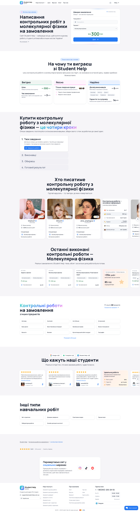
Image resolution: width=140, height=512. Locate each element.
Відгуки (71, 492)
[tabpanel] (95, 29)
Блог (70, 490)
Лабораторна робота (28, 423)
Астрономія (101, 321)
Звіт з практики (26, 417)
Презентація (101, 417)
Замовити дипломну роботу (50, 492)
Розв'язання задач (78, 417)
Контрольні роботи (26, 237)
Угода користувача (74, 500)
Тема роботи (77, 19)
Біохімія (49, 332)
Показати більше (25, 380)
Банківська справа (78, 327)
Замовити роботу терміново (50, 505)
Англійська (76, 321)
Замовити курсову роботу (50, 490)
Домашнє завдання (52, 417)
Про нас (84, 490)
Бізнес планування (103, 327)
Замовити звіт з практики (50, 503)
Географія (101, 332)
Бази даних (25, 327)
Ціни (83, 492)
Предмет (75, 25)
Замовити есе (46, 500)
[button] (40, 2)
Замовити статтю (47, 497)
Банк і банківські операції (54, 327)
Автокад (24, 321)
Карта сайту (85, 495)
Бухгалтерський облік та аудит (81, 332)
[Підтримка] (110, 2)
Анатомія (49, 321)
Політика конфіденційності (76, 497)
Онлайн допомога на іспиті (55, 423)
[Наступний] (137, 219)
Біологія (24, 332)
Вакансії (71, 495)
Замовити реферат (48, 495)
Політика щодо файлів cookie (77, 503)
